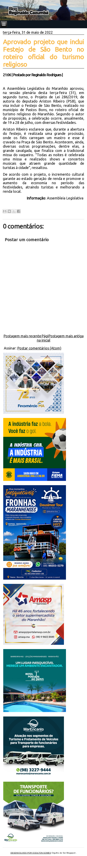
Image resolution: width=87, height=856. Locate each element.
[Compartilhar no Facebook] (19, 211)
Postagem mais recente (22, 336)
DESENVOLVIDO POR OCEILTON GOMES (31, 853)
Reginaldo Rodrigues (46, 75)
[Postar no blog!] (9, 211)
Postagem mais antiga (66, 336)
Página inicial (43, 338)
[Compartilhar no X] (14, 211)
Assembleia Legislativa (65, 198)
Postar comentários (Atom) (39, 348)
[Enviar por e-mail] (5, 211)
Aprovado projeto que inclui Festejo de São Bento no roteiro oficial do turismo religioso (43, 53)
